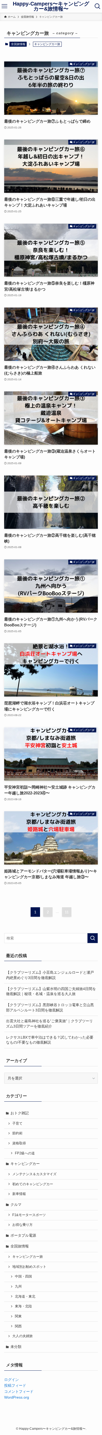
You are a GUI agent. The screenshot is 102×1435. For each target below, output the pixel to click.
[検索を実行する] (92, 938)
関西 (18, 1326)
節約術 (17, 1133)
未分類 (15, 1347)
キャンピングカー (25, 1164)
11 (67, 912)
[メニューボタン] (4, 6)
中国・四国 (23, 1276)
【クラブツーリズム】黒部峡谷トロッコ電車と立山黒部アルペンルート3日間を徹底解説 (50, 1007)
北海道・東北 (25, 1296)
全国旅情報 (18, 44)
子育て (17, 1123)
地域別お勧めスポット (29, 1267)
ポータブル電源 (23, 1235)
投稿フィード (15, 1385)
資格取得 (19, 1143)
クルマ (15, 1204)
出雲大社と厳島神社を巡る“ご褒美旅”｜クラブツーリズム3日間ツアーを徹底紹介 (49, 1023)
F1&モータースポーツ (29, 1215)
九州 (18, 1286)
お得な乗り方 (22, 1225)
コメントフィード (18, 1391)
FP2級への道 (25, 1153)
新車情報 (19, 1194)
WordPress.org (16, 1397)
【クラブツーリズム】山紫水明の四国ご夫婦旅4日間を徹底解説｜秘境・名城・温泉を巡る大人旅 (51, 991)
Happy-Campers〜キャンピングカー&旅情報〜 (51, 6)
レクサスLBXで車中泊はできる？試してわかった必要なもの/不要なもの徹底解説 (49, 1040)
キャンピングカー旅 (27, 1257)
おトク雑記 (19, 1113)
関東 (18, 1316)
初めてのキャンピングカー (32, 1184)
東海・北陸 (23, 1306)
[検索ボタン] (97, 6)
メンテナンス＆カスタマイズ (34, 1174)
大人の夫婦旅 (22, 1336)
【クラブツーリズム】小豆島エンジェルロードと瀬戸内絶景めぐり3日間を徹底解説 (50, 975)
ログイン (11, 1380)
